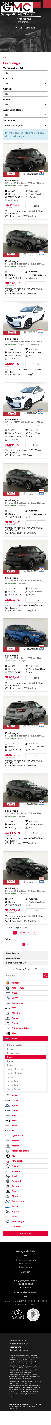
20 (19, 933)
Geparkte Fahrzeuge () (27, 969)
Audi (14, 993)
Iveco (14, 1110)
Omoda (15, 1171)
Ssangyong (17, 1201)
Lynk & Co (17, 1135)
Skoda (15, 1196)
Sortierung (9, 120)
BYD (13, 1008)
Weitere (16, 1226)
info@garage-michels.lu (25, 1280)
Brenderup (17, 1003)
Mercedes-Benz (20, 1151)
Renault (16, 1186)
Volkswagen (18, 1221)
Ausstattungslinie (13, 110)
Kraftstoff (8, 78)
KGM (14, 1125)
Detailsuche (12, 953)
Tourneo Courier (14, 1073)
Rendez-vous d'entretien (24, 20)
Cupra (14, 1018)
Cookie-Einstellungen (19, 1350)
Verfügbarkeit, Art (13, 68)
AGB (24, 1341)
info (5, 57)
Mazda (15, 1146)
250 (35, 933)
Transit (10, 1077)
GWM (14, 1100)
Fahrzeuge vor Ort (16, 963)
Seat (14, 1191)
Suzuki (15, 1206)
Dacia (14, 1023)
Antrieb (7, 99)
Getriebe (8, 89)
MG (13, 1156)
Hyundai (16, 1105)
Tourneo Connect (15, 1069)
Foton (14, 1095)
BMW (14, 998)
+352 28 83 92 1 (25, 1284)
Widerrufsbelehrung (18, 1344)
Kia (13, 1130)
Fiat (13, 1033)
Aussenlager (13, 958)
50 (24, 933)
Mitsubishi (17, 1161)
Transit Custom (14, 1089)
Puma (10, 1061)
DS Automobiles (20, 1028)
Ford (14, 1038)
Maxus (15, 1140)
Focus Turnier (13, 1053)
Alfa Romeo (17, 988)
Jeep (14, 1120)
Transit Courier (14, 1085)
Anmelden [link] (27, 1233)
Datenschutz (15, 1347)
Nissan (15, 1166)
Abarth (15, 983)
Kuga (9, 1057)
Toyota (15, 1211)
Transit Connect (14, 1081)
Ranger (10, 1065)
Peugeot (16, 1181)
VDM (14, 1216)
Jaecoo (15, 1115)
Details (35, 206)
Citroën (15, 1013)
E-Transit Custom (15, 1045)
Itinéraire (26, 1287)
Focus (10, 1049)
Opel (14, 1176)
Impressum (14, 1341)
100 (29, 933)
